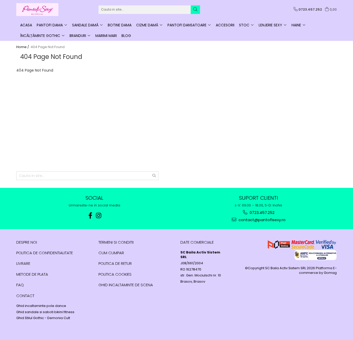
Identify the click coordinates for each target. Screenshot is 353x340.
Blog (126, 35)
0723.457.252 (261, 212)
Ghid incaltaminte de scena (125, 285)
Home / (23, 47)
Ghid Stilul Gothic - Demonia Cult (43, 318)
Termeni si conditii (116, 242)
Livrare (23, 263)
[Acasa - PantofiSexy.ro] (42, 9)
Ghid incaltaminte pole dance (41, 306)
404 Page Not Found (47, 47)
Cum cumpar (111, 253)
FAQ (20, 285)
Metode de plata (32, 274)
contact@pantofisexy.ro (261, 219)
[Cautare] (195, 9)
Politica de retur (115, 263)
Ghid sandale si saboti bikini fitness (45, 312)
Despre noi (26, 242)
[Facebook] (90, 215)
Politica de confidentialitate (44, 253)
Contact (25, 295)
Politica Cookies (115, 274)
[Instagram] (99, 215)
